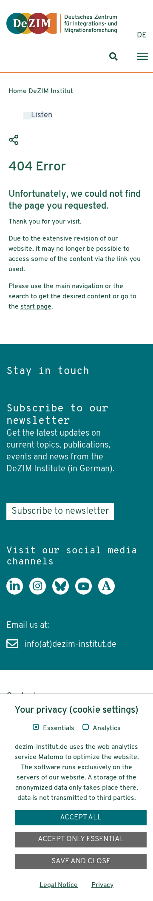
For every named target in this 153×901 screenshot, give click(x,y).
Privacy (102, 885)
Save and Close (80, 861)
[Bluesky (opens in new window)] (63, 592)
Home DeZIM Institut (40, 91)
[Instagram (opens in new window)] (40, 592)
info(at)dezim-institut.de (70, 644)
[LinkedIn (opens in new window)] (17, 592)
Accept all (81, 817)
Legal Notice (59, 885)
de (142, 36)
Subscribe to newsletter (60, 511)
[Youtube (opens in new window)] (86, 592)
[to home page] (61, 23)
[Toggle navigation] (142, 56)
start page (35, 306)
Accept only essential (81, 839)
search (18, 296)
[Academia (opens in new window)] (109, 592)
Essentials (58, 728)
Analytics (107, 728)
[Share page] (14, 140)
